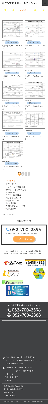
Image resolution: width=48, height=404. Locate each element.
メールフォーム (25, 239)
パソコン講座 (12, 198)
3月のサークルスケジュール (12, 137)
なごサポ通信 (12, 195)
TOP (3, 214)
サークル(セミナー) (14, 190)
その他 (9, 192)
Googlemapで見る (16, 363)
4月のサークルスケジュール (35, 107)
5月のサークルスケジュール (12, 107)
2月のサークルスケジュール (35, 137)
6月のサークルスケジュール (35, 77)
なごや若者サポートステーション (20, 3)
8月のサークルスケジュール (35, 47)
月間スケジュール (14, 206)
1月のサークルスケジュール (12, 167)
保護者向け (11, 200)
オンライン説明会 (14, 187)
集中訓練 (10, 209)
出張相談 (10, 203)
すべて (9, 184)
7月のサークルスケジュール (12, 77)
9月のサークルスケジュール (12, 47)
